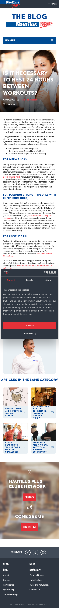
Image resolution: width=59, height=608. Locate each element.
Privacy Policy (13, 604)
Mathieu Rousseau (28, 99)
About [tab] (48, 280)
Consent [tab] (10, 280)
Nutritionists (36, 580)
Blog (5, 570)
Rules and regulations (39, 584)
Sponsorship (9, 589)
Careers (6, 580)
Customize (28, 333)
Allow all (29, 325)
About (6, 575)
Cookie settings (10, 594)
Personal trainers (37, 575)
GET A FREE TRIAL (29, 527)
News (6, 564)
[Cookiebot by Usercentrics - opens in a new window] (44, 272)
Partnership (8, 584)
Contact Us (35, 589)
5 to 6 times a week (11, 177)
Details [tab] (29, 280)
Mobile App (35, 570)
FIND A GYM (29, 497)
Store (33, 564)
